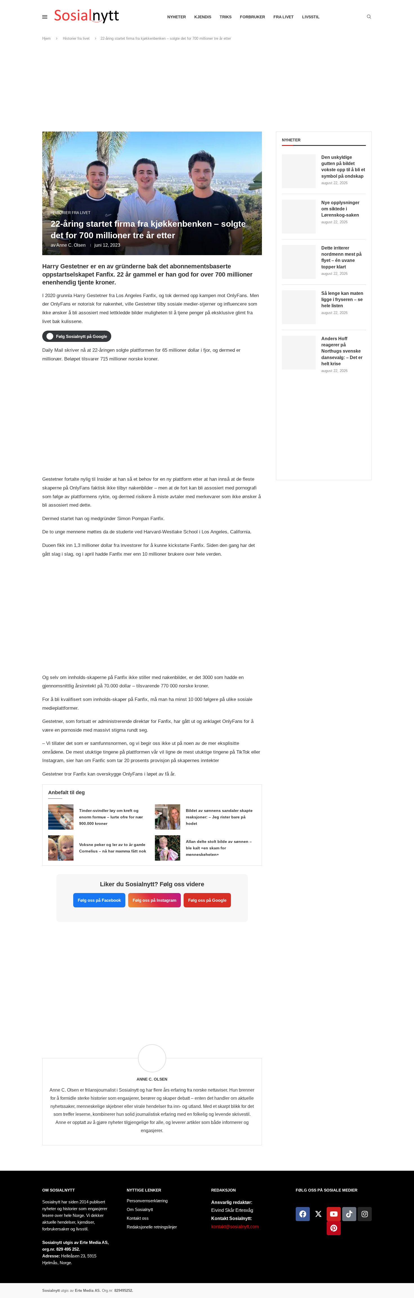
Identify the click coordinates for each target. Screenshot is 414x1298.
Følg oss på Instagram (154, 900)
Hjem (46, 38)
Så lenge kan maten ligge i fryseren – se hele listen (342, 299)
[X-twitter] (318, 1214)
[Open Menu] (44, 16)
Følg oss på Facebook (99, 900)
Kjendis (202, 17)
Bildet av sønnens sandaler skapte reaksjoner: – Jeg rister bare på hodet (219, 817)
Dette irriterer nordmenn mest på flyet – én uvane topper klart (341, 257)
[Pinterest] (334, 1228)
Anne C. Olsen (71, 245)
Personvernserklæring (147, 1201)
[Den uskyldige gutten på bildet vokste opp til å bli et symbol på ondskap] (299, 171)
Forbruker (252, 17)
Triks (226, 17)
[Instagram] (365, 1214)
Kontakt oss (138, 1218)
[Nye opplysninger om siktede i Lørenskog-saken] (299, 216)
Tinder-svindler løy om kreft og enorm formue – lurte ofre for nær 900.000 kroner (111, 817)
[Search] (369, 17)
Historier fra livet (76, 38)
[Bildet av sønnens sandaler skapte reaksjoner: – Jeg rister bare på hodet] (167, 817)
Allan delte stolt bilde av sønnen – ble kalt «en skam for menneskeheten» (219, 848)
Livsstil (311, 17)
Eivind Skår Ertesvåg (232, 1210)
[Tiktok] (349, 1214)
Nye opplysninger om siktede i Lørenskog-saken (340, 209)
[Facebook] (303, 1214)
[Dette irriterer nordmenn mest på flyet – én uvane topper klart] (299, 262)
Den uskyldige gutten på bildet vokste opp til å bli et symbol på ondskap (343, 167)
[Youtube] (334, 1214)
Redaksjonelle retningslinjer (152, 1227)
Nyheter (176, 17)
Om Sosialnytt (58, 1190)
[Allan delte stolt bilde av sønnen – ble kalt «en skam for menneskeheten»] (167, 848)
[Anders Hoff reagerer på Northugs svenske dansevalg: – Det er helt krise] (299, 352)
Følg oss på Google (207, 900)
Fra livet (283, 17)
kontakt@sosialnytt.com (235, 1226)
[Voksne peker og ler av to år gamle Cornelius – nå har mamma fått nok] (61, 848)
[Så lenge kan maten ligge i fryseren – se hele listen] (299, 307)
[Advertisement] (207, 86)
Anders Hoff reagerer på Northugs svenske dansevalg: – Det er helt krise (341, 351)
